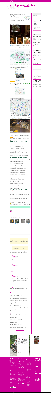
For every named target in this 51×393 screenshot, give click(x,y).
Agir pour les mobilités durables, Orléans (37, 21)
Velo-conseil (28, 384)
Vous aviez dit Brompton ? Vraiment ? (13, 377)
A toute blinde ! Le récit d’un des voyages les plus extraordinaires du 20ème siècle (37, 81)
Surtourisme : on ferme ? (36, 42)
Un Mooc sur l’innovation (12, 378)
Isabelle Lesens (19, 372)
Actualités (17, 14)
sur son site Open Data (20, 240)
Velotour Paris (35, 17)
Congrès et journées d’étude (29, 365)
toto (15, 266)
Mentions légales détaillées (37, 380)
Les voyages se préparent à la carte (13, 373)
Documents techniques (29, 369)
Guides (27, 370)
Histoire (27, 371)
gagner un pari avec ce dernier (27, 23)
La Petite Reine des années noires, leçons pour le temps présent (37, 53)
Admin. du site (36, 381)
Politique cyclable (28, 377)
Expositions (28, 374)
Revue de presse (28, 362)
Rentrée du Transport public (37, 27)
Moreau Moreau (16, 257)
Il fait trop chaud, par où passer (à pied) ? (12, 367)
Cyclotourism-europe (29, 386)
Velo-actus (28, 385)
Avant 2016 (27, 382)
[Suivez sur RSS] (37, 366)
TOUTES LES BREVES (37, 47)
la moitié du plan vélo (19, 65)
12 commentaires (23, 14)
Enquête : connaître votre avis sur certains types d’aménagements (37, 37)
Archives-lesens (28, 387)
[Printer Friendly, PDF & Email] (11, 209)
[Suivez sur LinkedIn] (35, 366)
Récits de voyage (28, 381)
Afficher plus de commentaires (20, 330)
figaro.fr (15, 117)
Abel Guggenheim (11, 14)
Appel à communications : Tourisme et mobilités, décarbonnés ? (12, 382)
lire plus (33, 40)
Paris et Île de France (19, 14)
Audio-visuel (28, 368)
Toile (27, 376)
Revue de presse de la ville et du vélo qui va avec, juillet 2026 (37, 60)
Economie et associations (29, 363)
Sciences (27, 375)
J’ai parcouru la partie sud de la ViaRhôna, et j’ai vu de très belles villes (37, 72)
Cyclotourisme (27, 380)
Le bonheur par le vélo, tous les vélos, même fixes (13, 380)
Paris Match (17, 116)
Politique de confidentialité (37, 379)
